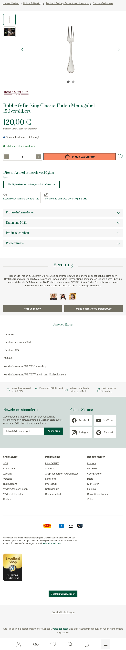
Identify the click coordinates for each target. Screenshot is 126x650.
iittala (90, 478)
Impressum (51, 484)
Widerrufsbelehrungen (15, 489)
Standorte (50, 468)
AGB (5, 463)
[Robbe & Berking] (16, 93)
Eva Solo (92, 468)
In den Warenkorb (83, 156)
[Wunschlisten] (36, 644)
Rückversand (10, 484)
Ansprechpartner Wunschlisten (61, 473)
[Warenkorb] (87, 644)
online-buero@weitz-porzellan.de (93, 308)
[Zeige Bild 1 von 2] (68, 82)
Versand (7, 478)
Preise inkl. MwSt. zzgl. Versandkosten (20, 129)
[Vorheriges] (22, 49)
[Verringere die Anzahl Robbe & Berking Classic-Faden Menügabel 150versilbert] (6, 156)
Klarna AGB (9, 468)
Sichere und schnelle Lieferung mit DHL (65, 198)
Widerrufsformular (13, 494)
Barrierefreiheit (53, 494)
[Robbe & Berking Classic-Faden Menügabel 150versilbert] (71, 49)
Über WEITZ (52, 463)
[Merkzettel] (53, 644)
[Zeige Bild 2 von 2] (73, 82)
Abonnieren (54, 431)
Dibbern (91, 463)
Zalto (90, 499)
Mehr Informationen (52, 543)
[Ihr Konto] (19, 644)
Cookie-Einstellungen (63, 612)
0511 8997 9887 (32, 308)
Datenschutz (52, 489)
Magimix (91, 489)
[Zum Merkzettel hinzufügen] (120, 157)
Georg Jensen (94, 473)
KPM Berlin (93, 484)
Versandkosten (60, 628)
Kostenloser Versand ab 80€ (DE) (21, 198)
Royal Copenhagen (97, 494)
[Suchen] (70, 644)
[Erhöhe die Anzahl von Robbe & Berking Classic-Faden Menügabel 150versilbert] (38, 156)
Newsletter (51, 478)
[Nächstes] (119, 49)
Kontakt (7, 499)
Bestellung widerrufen (63, 594)
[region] (63, 49)
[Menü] (105, 644)
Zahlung (7, 473)
